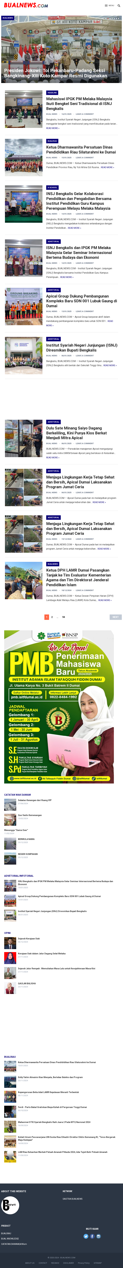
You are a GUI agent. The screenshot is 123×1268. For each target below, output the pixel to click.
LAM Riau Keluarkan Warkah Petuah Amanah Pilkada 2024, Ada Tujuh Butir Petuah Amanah (62, 1152)
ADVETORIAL (53, 242)
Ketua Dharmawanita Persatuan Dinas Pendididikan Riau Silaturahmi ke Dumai (57, 1062)
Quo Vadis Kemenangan (30, 815)
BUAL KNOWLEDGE (10, 1238)
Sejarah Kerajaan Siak (29, 938)
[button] (109, 5)
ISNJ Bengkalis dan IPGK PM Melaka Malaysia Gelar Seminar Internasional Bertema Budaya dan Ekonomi (79, 252)
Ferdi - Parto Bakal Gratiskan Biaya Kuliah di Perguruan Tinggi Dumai (52, 1107)
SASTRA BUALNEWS (72, 1199)
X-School (52, 188)
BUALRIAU (52, 141)
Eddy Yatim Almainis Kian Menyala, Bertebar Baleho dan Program (50, 1077)
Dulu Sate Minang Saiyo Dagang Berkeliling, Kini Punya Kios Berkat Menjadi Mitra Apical (76, 433)
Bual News (51, 114)
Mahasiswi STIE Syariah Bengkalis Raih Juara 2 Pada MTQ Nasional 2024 (54, 1122)
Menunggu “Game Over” (16, 830)
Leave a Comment (85, 114)
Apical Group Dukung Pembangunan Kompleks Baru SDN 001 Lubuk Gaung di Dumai (81, 301)
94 (63, 617)
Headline (52, 93)
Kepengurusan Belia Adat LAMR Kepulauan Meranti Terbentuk (48, 1092)
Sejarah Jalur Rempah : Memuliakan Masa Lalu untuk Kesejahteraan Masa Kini (56, 968)
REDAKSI (55, 1263)
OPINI (7, 933)
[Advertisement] (61, 399)
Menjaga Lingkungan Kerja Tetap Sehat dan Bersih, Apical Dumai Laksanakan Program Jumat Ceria (80, 482)
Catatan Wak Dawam (17, 794)
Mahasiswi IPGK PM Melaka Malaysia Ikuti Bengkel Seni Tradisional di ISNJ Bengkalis (79, 104)
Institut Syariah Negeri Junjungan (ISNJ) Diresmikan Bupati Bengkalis (52, 911)
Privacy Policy (84, 1263)
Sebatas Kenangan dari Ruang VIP (35, 800)
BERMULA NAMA (26, 839)
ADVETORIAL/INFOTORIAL (19, 875)
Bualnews (8, 18)
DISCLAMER (68, 1263)
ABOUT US (29, 1263)
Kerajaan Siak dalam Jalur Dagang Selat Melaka (42, 953)
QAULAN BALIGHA (27, 983)
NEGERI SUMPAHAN (28, 854)
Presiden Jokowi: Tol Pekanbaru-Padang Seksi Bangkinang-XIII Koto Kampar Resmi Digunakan (55, 73)
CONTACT (43, 1263)
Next (116, 617)
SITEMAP (98, 1263)
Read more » (52, 128)
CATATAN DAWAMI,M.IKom (14, 1244)
